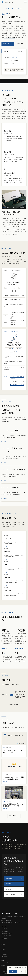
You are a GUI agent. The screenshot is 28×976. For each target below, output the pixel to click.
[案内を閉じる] (25, 968)
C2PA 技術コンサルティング (7, 933)
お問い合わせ (4, 956)
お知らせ (3, 949)
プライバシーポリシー (5, 963)
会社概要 (3, 944)
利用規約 (3, 965)
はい (13, 972)
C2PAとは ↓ (20, 44)
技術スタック (4, 954)
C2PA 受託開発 (4, 931)
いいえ (21, 972)
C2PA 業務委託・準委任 (6, 936)
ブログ (2, 952)
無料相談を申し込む (7, 44)
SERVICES (4, 926)
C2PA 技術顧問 (4, 938)
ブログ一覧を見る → (14, 816)
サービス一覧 (4, 928)
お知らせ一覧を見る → (14, 705)
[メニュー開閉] (25, 2)
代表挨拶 (3, 947)
